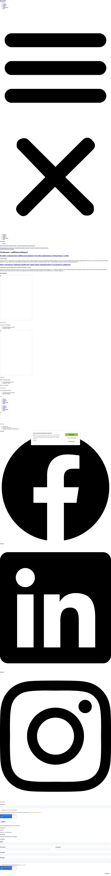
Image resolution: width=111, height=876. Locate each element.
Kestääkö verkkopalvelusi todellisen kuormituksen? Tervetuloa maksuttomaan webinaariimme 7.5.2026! (34, 256)
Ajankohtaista (5, 7)
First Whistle (2, 834)
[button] (55, 121)
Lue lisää (34, 440)
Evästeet (1, 830)
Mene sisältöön (3, 0)
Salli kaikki (71, 434)
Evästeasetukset (71, 441)
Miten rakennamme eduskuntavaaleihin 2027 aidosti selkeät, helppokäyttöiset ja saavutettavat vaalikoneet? (35, 264)
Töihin (4, 6)
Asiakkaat (5, 5)
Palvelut (4, 3)
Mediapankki (2, 827)
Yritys (4, 8)
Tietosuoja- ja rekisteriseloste (6, 832)
